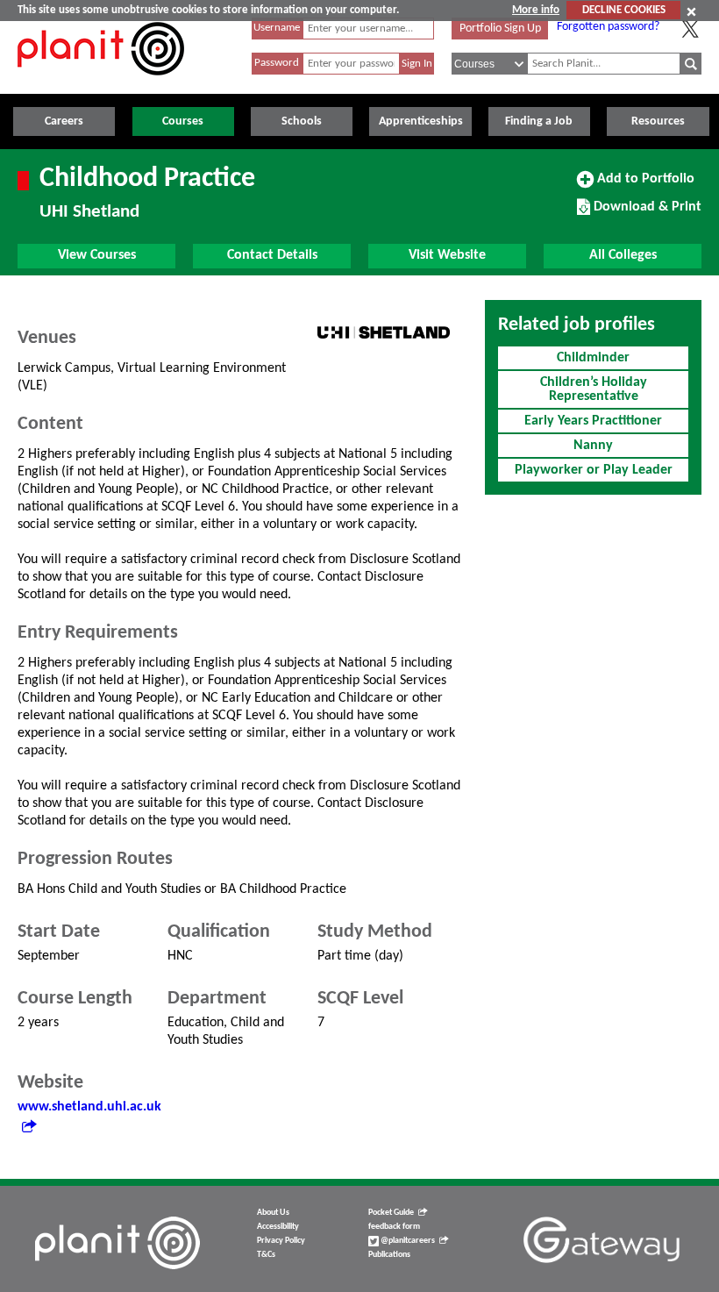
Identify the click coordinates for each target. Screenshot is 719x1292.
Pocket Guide (391, 1213)
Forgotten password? (608, 26)
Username (276, 27)
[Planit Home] (101, 85)
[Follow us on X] (690, 29)
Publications (389, 1255)
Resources (658, 121)
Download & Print (645, 213)
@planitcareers (407, 1241)
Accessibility (278, 1227)
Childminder (593, 358)
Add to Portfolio (643, 185)
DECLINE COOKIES (624, 10)
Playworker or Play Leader (594, 470)
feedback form (394, 1227)
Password (276, 62)
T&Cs (266, 1255)
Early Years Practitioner (593, 421)
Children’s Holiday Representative (593, 389)
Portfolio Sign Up (500, 28)
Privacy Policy (281, 1241)
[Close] (691, 11)
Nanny (593, 446)
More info (535, 10)
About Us (273, 1213)
